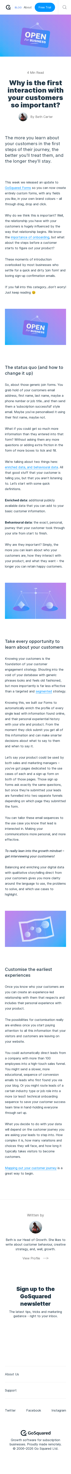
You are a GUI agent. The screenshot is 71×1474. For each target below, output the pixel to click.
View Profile (31, 1258)
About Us (12, 1374)
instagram (58, 1410)
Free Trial (45, 7)
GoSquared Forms (18, 188)
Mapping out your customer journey (31, 1168)
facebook (33, 1410)
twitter (10, 1410)
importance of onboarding (30, 237)
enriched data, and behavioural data (31, 467)
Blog (18, 7)
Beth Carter (44, 117)
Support (11, 1390)
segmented (44, 691)
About (28, 7)
